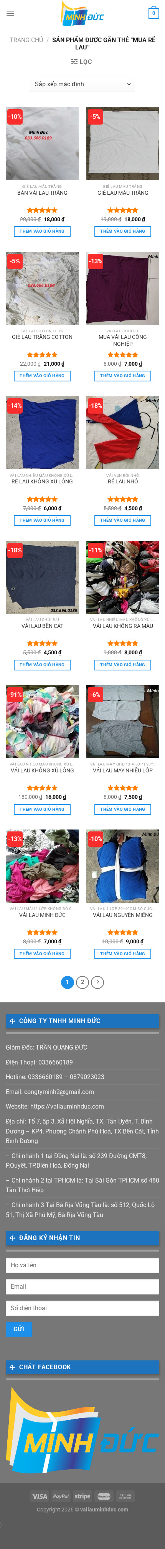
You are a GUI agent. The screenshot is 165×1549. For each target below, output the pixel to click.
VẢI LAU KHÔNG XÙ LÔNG (42, 770)
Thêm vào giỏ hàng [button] (42, 231)
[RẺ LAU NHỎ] (122, 432)
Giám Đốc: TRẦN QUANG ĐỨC (46, 1047)
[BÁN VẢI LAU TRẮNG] (42, 143)
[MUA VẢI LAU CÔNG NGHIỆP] (122, 288)
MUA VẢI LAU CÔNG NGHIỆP (123, 340)
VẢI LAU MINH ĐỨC (42, 915)
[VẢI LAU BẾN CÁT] (42, 577)
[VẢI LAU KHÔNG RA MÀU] (122, 577)
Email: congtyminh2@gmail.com (50, 1092)
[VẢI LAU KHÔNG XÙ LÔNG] (42, 721)
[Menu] (10, 13)
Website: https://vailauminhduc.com (55, 1106)
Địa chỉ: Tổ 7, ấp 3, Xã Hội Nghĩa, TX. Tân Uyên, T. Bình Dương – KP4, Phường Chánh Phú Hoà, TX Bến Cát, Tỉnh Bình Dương (82, 1131)
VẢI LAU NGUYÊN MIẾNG (123, 915)
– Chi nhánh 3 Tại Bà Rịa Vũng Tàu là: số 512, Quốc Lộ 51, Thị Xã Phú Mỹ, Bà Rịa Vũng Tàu (80, 1210)
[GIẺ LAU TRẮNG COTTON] (42, 288)
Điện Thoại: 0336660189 (39, 1062)
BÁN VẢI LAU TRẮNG (42, 193)
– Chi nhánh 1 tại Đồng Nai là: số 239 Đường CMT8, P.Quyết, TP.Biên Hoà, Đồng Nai (76, 1161)
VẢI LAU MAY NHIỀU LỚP (123, 770)
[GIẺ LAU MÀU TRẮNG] (122, 143)
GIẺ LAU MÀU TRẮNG (122, 193)
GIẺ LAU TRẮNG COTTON (42, 337)
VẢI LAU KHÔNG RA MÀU (123, 626)
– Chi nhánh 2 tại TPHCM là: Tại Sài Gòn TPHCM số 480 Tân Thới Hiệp (82, 1185)
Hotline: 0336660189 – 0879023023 (55, 1077)
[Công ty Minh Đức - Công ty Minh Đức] (83, 13)
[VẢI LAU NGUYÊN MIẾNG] (122, 866)
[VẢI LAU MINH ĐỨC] (42, 866)
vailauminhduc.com (104, 1509)
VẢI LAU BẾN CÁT (42, 626)
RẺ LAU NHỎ (123, 481)
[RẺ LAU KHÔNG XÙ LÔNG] (42, 432)
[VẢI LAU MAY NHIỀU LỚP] (122, 721)
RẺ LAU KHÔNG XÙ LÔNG (42, 481)
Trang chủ (26, 40)
